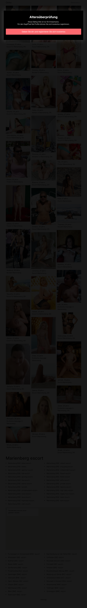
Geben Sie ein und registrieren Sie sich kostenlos (43, 32)
